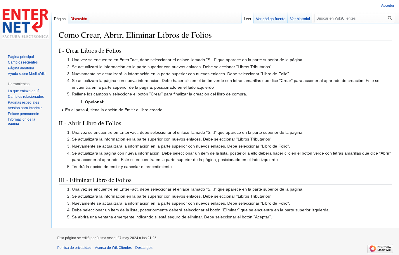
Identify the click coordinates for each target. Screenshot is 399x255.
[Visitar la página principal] (25, 23)
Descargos (143, 248)
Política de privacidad (74, 248)
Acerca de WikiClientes (113, 248)
